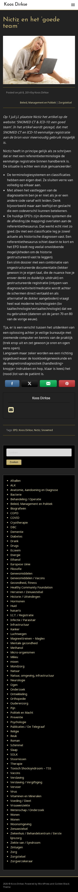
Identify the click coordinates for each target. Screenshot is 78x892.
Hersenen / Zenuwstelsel (26, 592)
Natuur (15, 671)
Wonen (15, 815)
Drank (14, 541)
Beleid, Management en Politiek (38, 102)
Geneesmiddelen (21, 573)
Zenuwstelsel (19, 829)
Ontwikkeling (18, 694)
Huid (13, 606)
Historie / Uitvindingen (25, 596)
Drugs (14, 546)
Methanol (16, 648)
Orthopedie (18, 699)
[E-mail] (11, 411)
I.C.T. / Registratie (22, 615)
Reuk (13, 736)
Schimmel (16, 745)
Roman (15, 740)
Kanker (15, 629)
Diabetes (16, 536)
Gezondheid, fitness (23, 583)
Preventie (16, 717)
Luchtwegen (18, 634)
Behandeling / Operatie (25, 499)
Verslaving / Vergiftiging (26, 782)
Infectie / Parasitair (23, 620)
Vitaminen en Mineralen (25, 796)
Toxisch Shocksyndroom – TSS (30, 768)
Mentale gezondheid (24, 643)
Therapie (16, 764)
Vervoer (15, 787)
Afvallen (15, 481)
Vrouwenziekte (20, 805)
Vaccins (15, 773)
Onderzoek (17, 689)
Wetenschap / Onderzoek (27, 810)
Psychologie (18, 722)
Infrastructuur (19, 624)
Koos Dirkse (15, 4)
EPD (15, 430)
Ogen (14, 685)
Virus (13, 791)
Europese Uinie (20, 564)
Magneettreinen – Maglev (27, 638)
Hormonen (17, 601)
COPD (14, 513)
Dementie (16, 532)
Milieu (14, 657)
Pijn (12, 708)
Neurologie (17, 680)
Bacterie (16, 494)
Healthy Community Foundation (31, 587)
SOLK (14, 754)
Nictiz (37, 430)
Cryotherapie (19, 522)
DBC (13, 527)
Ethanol (15, 559)
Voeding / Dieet (20, 801)
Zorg (13, 852)
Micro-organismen (22, 652)
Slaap (14, 750)
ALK (13, 485)
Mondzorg (17, 666)
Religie (14, 731)
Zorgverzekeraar (21, 861)
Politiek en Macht (21, 712)
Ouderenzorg (19, 703)
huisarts (15, 610)
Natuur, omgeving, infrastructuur (32, 675)
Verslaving (17, 777)
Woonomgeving (20, 824)
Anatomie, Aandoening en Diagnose (34, 490)
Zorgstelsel (65, 102)
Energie (15, 555)
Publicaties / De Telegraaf (27, 727)
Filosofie (16, 569)
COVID (14, 518)
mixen (14, 662)
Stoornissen (18, 759)
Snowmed (47, 430)
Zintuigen (16, 847)
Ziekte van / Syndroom (25, 842)
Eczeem (15, 550)
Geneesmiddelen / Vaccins (27, 578)
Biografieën (18, 508)
